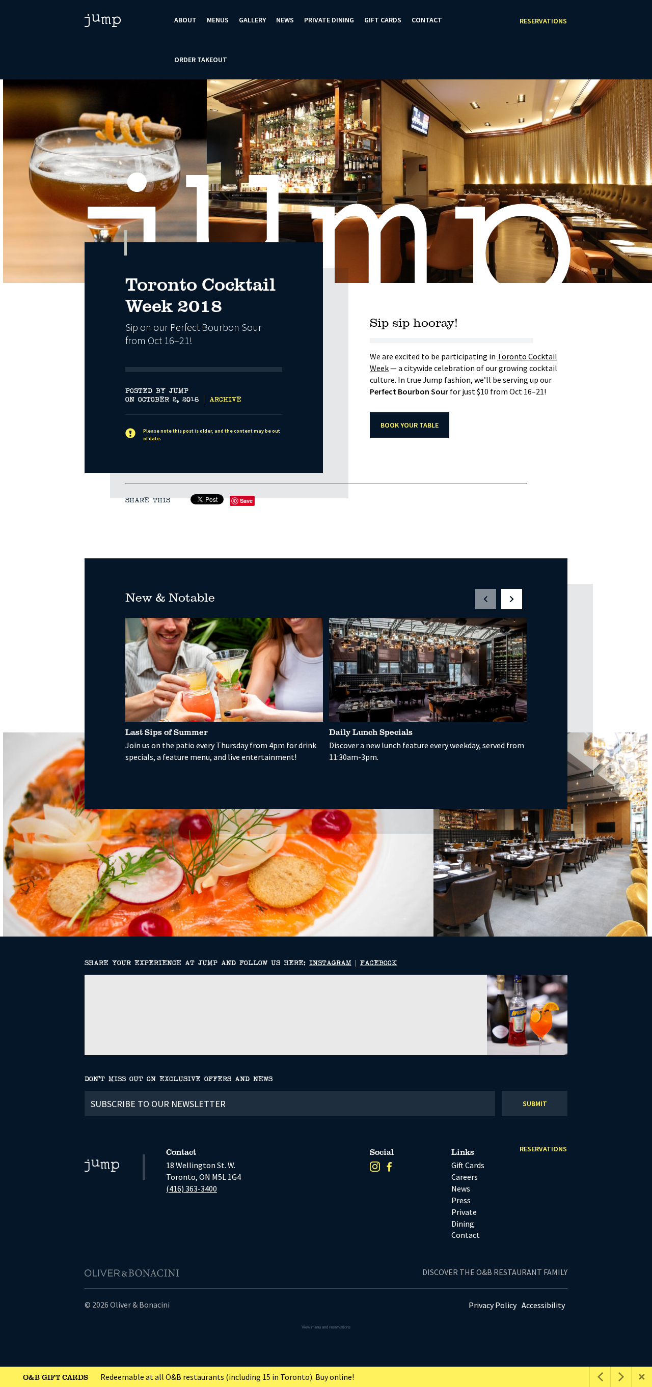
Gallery (252, 19)
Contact (427, 19)
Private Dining (329, 19)
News (285, 19)
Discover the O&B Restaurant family (494, 1272)
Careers (464, 1177)
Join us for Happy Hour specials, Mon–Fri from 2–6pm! (149, 1377)
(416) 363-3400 (191, 1188)
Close (642, 1377)
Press (461, 1200)
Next (634, 260)
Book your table (410, 425)
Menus (218, 19)
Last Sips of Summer (166, 732)
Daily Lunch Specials (371, 732)
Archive (225, 399)
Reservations (543, 20)
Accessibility (543, 1305)
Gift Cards (382, 19)
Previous (608, 260)
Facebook (378, 963)
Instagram (330, 963)
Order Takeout (200, 59)
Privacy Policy (493, 1305)
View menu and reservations (326, 1327)
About (185, 19)
